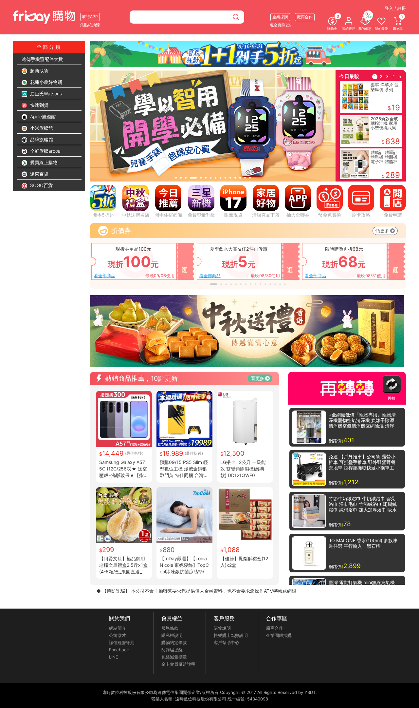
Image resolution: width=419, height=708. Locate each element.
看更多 (257, 378)
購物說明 (222, 628)
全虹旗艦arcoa (45, 151)
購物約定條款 (174, 642)
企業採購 (280, 16)
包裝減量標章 (174, 657)
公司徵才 (117, 635)
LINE (113, 657)
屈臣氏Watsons (45, 93)
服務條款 (169, 628)
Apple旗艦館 (42, 116)
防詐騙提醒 (172, 649)
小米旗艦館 (41, 128)
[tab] (176, 178)
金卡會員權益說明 (178, 664)
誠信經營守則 (122, 642)
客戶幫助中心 (226, 642)
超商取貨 (38, 70)
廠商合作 (274, 628)
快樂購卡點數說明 (231, 635)
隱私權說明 (172, 635)
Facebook (119, 649)
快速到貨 (38, 105)
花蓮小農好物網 (45, 82)
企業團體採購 (279, 635)
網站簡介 (117, 628)
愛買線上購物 (43, 162)
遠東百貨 (38, 174)
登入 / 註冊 (395, 8)
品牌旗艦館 (41, 139)
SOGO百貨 (41, 185)
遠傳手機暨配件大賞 (42, 59)
